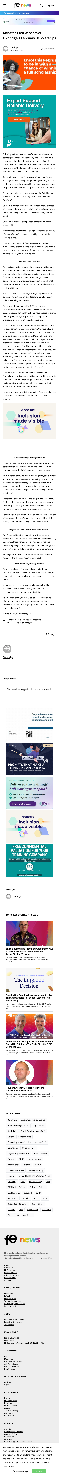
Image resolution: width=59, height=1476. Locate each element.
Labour (37, 1164)
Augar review (38, 1125)
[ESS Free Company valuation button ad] (29, 860)
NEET (23, 1181)
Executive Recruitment (13, 1322)
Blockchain (12, 1131)
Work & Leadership (12, 1301)
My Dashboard (10, 1406)
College (11, 1136)
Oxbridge (14, 47)
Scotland (28, 1192)
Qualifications (14, 1192)
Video (6, 1385)
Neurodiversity (35, 1181)
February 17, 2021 (17, 50)
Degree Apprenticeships (18, 1153)
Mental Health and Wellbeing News (34, 1176)
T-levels (11, 1209)
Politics (42, 1187)
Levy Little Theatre (41, 309)
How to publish (10, 1398)
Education (8, 1293)
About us (8, 1265)
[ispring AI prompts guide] (29, 759)
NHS (48, 1181)
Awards (7, 1429)
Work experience (24, 1215)
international (13, 1164)
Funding (11, 1159)
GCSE (21, 1159)
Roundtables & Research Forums (18, 1442)
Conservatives (24, 1136)
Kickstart (26, 1164)
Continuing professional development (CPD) (27, 1142)
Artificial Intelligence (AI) (18, 1125)
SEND (38, 1192)
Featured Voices (11, 1340)
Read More (9, 1466)
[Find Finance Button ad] (29, 792)
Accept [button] (39, 1471)
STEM (44, 1198)
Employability (10, 1298)
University (46, 1209)
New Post (8, 1403)
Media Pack (9, 1359)
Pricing (7, 1356)
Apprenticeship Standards (33, 1120)
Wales (10, 1215)
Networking (9, 1437)
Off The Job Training (17, 1187)
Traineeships (32, 1209)
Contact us (9, 1267)
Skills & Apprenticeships (14, 1303)
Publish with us (10, 1272)
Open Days (9, 1439)
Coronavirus (13, 1148)
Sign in (51, 5)
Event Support (10, 1369)
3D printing (12, 1120)
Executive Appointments (14, 1319)
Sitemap (7, 1280)
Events (7, 1408)
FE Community (10, 1270)
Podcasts (8, 1382)
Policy (32, 1187)
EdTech (7, 1296)
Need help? (9, 1416)
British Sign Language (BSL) (33, 1131)
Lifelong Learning (35, 1170)
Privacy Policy (10, 1277)
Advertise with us (11, 1275)
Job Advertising (11, 1364)
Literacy (11, 1176)
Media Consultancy (12, 1366)
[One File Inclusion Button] (29, 437)
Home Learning (34, 1159)
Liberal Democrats (16, 1170)
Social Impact (10, 1306)
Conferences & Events (13, 1431)
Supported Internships (17, 1204)
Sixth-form (12, 1198)
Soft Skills (25, 1198)
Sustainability (37, 1204)
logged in (25, 689)
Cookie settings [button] (20, 1471)
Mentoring (12, 1181)
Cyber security (29, 1148)
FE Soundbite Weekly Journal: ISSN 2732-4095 (24, 1343)
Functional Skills (40, 1153)
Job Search (9, 1324)
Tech (21, 1209)
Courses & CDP (10, 1434)
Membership (9, 1413)
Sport (36, 1198)
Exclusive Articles (11, 1338)
